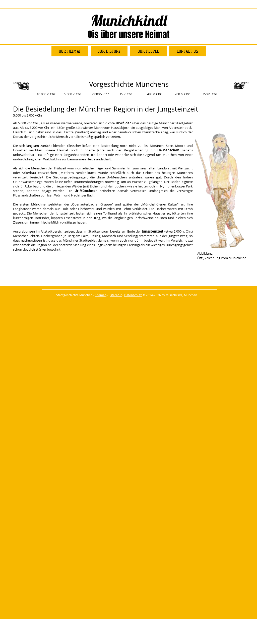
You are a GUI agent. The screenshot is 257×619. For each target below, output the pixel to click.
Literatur (116, 295)
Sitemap (100, 295)
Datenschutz (133, 295)
